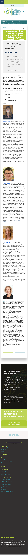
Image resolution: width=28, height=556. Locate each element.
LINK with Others (6, 484)
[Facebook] (10, 435)
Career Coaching (5, 479)
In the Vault (4, 483)
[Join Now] (14, 392)
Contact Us (14, 444)
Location (8, 48)
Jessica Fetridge (7, 301)
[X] (14, 435)
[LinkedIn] (17, 435)
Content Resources (6, 481)
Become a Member (14, 550)
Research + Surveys (6, 488)
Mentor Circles (5, 486)
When (9, 43)
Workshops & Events (7, 491)
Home (3, 22)
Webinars (3, 489)
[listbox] (18, 29)
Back (4, 27)
